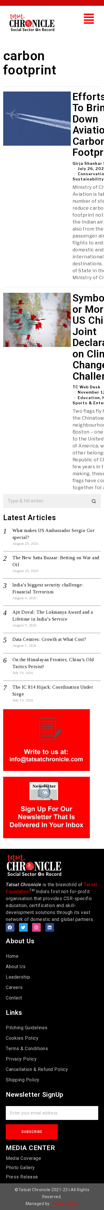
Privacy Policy (21, 1059)
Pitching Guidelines (27, 1027)
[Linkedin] (49, 927)
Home (12, 956)
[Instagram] (36, 927)
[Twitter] (23, 927)
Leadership (18, 977)
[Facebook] (10, 927)
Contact (14, 998)
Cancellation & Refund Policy (37, 1069)
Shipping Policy (23, 1080)
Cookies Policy (22, 1038)
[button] (89, 19)
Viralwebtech (65, 1203)
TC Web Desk (87, 387)
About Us (15, 966)
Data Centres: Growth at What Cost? (49, 639)
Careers (14, 987)
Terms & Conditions (27, 1048)
